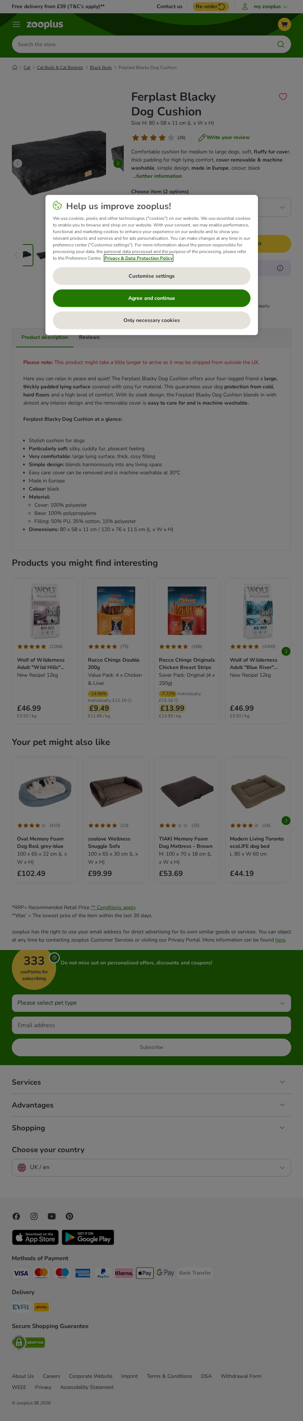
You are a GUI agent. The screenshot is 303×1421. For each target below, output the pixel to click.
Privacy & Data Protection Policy (139, 258)
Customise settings (152, 276)
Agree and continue (151, 298)
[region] (151, 265)
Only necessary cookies (151, 320)
